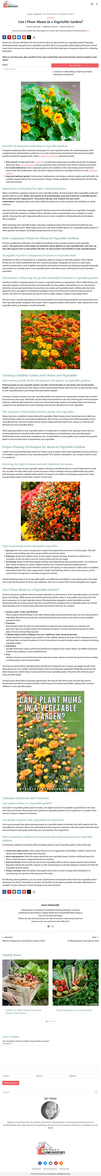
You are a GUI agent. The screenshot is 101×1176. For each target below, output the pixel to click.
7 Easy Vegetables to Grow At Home (74, 1010)
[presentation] (25, 983)
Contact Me (64, 1169)
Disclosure (36, 1169)
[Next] (95, 989)
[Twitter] (45, 1163)
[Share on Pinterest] (9, 37)
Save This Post (75, 65)
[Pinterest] (56, 1163)
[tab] (46, 1021)
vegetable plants (27, 165)
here (87, 31)
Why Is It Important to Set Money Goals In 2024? (23, 939)
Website (72, 1076)
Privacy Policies (50, 1169)
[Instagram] (50, 1163)
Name (6, 1076)
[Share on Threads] (29, 37)
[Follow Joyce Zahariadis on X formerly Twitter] (52, 926)
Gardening (50, 18)
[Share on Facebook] (4, 37)
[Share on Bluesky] (19, 37)
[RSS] (61, 1163)
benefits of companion (49, 156)
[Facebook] (40, 1163)
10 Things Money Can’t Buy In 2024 (83, 939)
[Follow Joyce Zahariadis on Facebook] (48, 926)
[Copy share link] (14, 37)
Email (4, 65)
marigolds (39, 162)
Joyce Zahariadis (35, 27)
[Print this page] (24, 37)
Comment (7, 1043)
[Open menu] (92, 4)
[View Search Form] (97, 4)
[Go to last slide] (5, 989)
